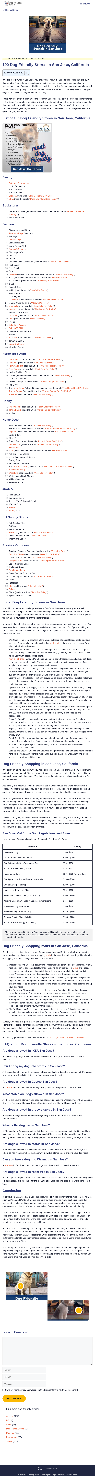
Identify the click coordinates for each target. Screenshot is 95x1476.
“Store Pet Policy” (59, 551)
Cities (9, 1424)
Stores (9, 1441)
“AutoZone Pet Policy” (43, 363)
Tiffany (12, 510)
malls (48, 955)
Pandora (12, 507)
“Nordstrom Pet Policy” (45, 309)
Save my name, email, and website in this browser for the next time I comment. (41, 1390)
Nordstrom (14, 309)
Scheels (12, 589)
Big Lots (12, 432)
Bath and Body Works (19, 183)
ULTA (11, 199)
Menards (13, 394)
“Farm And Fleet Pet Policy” (51, 366)
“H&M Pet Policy (59, 277)
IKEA (11, 451)
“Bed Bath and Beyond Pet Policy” (60, 428)
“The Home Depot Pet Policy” (76, 388)
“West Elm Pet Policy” (44, 473)
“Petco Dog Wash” (38, 536)
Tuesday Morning (17, 470)
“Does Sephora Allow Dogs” (40, 196)
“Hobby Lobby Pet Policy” (48, 407)
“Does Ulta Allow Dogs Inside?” (43, 199)
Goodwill (13, 274)
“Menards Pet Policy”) (43, 394)
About (55, 1468)
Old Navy (13, 315)
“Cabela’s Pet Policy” (42, 557)
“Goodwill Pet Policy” (64, 274)
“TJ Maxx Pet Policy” (42, 338)
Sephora (12, 196)
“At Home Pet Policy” (42, 425)
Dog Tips (10, 1433)
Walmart (9, 1165)
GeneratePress (71, 1475)
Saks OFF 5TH (16, 328)
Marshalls (13, 306)
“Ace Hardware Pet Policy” (50, 359)
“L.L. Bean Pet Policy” (43, 576)
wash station (55, 643)
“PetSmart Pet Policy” (43, 532)
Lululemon (13, 300)
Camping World (16, 561)
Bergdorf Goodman (17, 249)
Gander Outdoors (17, 570)
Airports (9, 1416)
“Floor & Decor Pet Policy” (49, 441)
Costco (8, 1087)
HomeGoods (14, 444)
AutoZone (13, 363)
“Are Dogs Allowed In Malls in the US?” (67, 1037)
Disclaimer (49, 1468)
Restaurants (11, 1437)
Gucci (75, 968)
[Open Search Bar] (76, 3)
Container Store (20, 466)
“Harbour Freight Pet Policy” (52, 382)
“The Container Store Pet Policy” (58, 466)
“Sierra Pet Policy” (38, 592)
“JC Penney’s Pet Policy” (48, 281)
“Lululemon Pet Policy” (53, 300)
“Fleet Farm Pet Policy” (45, 369)
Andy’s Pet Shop (16, 659)
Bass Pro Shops (16, 554)
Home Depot (18, 388)
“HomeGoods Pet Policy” (47, 444)
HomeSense (14, 447)
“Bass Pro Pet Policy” (50, 554)
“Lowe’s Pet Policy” (62, 375)
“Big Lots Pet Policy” (63, 432)
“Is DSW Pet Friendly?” (60, 262)
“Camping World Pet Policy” (52, 561)
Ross (11, 319)
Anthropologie (15, 239)
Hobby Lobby (15, 407)
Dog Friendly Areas (15, 1429)
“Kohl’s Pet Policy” (39, 290)
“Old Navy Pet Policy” (43, 315)
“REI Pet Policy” (35, 586)
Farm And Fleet (16, 366)
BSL (8, 1420)
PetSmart (13, 532)
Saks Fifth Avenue (17, 325)
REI (10, 586)
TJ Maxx (13, 338)
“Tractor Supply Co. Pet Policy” (56, 391)
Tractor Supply (15, 391)
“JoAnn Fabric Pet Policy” (49, 410)
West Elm (13, 473)
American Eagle (16, 233)
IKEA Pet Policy (59, 451)
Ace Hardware (15, 359)
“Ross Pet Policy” (37, 319)
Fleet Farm (14, 369)
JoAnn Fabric (15, 410)
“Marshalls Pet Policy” (44, 306)
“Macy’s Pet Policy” (40, 303)
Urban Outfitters (16, 344)
